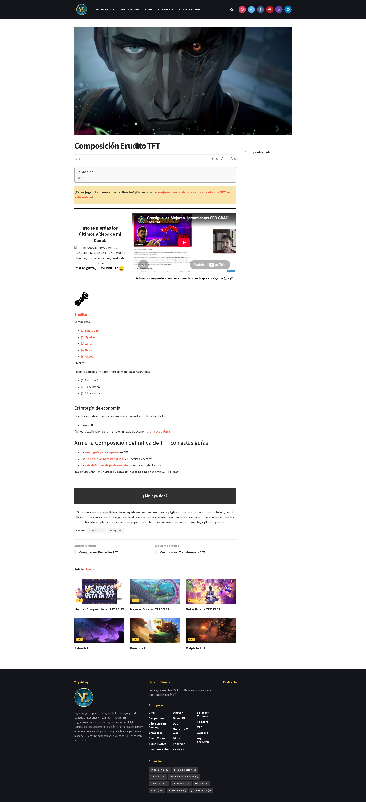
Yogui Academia (190, 9)
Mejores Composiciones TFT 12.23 (99, 609)
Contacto (165, 9)
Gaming (157, 790)
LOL (175, 723)
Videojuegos (105, 9)
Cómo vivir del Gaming (158, 725)
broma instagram (185, 769)
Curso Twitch (157, 744)
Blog (148, 9)
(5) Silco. (87, 356)
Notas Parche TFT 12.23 (203, 609)
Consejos (158, 776)
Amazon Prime (160, 769)
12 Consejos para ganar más (105, 459)
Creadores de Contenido (184, 776)
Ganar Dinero (177, 790)
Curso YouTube (159, 749)
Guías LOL (179, 718)
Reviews (178, 749)
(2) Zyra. (86, 343)
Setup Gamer (129, 9)
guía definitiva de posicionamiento (108, 465)
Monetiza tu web (181, 731)
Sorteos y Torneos (203, 714)
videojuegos (116, 530)
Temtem (202, 722)
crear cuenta (159, 783)
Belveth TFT (83, 648)
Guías (92, 530)
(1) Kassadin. (90, 330)
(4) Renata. (88, 350)
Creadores (155, 733)
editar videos (181, 783)
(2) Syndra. (88, 337)
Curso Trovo (157, 738)
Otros (177, 738)
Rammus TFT (139, 648)
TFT (79, 158)
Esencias (201, 783)
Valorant (202, 733)
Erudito (80, 314)
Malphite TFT (195, 648)
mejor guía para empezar (101, 452)
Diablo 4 (178, 712)
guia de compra (201, 790)
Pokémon (179, 744)
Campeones (156, 718)
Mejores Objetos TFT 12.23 (149, 609)
